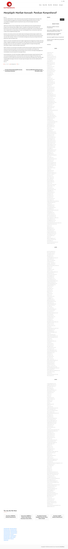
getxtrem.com (50, 446)
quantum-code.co (50, 174)
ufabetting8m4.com (51, 139)
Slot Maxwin (55, 5)
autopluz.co (49, 268)
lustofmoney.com (50, 500)
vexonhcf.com (50, 270)
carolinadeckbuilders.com (52, 283)
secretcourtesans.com (51, 56)
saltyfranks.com (50, 288)
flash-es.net (49, 466)
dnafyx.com (49, 85)
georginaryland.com (51, 329)
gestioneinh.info (50, 179)
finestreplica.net (50, 157)
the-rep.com (49, 287)
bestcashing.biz (50, 314)
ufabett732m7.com (51, 185)
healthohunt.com (50, 160)
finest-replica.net (50, 178)
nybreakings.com (50, 208)
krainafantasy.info (50, 397)
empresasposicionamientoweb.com (54, 222)
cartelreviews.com (50, 103)
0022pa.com (49, 292)
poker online (12, 537)
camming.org (49, 60)
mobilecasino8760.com (51, 341)
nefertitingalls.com (50, 69)
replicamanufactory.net (51, 133)
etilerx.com (49, 156)
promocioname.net (51, 310)
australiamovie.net (50, 254)
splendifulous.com (50, 135)
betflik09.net (49, 75)
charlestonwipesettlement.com (53, 484)
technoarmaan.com (51, 221)
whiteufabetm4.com (51, 151)
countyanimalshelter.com (52, 488)
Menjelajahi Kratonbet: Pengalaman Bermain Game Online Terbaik (54, 34)
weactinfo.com (50, 447)
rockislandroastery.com (51, 233)
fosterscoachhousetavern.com (53, 429)
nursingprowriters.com (51, 477)
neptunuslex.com (50, 259)
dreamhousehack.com (51, 215)
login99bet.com (50, 55)
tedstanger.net (50, 166)
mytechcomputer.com (51, 239)
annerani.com (49, 289)
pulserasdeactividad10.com (52, 360)
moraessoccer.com (51, 305)
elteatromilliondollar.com (52, 420)
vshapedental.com (51, 204)
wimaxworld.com (50, 311)
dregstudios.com (50, 302)
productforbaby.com (51, 427)
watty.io (48, 402)
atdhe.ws (49, 333)
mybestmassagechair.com (52, 337)
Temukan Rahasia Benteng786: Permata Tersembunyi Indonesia (13, 70)
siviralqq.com (49, 470)
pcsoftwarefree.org (51, 83)
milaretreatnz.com (50, 296)
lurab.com (49, 236)
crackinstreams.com (51, 123)
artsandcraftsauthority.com (52, 242)
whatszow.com (50, 97)
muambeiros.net (50, 318)
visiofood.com (50, 187)
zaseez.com (49, 65)
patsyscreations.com (51, 70)
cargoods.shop (50, 406)
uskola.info (49, 169)
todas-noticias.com (51, 399)
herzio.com (49, 395)
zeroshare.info (50, 293)
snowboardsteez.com (51, 441)
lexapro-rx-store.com (51, 365)
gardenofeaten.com (51, 437)
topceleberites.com (51, 138)
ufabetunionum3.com (51, 140)
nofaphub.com (50, 67)
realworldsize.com (50, 424)
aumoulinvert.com (50, 348)
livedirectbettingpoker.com (52, 459)
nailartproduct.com (51, 106)
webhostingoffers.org (51, 96)
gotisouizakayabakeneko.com (53, 413)
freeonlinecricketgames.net (52, 312)
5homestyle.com (50, 375)
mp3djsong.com (50, 256)
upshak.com (49, 468)
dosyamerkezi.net (50, 277)
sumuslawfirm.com (50, 475)
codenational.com (50, 230)
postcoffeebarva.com (51, 419)
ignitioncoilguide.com (51, 238)
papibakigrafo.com (51, 352)
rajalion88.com (50, 61)
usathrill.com (49, 203)
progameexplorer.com (51, 231)
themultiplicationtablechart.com (53, 370)
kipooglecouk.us (50, 346)
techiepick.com (50, 194)
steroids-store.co (50, 324)
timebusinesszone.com (51, 501)
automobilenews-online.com (52, 217)
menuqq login (6, 528)
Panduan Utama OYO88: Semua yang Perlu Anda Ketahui (55, 40)
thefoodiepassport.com (52, 350)
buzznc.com (49, 225)
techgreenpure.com (51, 101)
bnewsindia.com (50, 193)
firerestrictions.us (50, 315)
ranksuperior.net (50, 491)
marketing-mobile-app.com (52, 451)
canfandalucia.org (50, 206)
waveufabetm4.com (51, 147)
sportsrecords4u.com (51, 137)
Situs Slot (50, 5)
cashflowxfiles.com (51, 443)
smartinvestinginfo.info (51, 162)
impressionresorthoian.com (52, 472)
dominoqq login (7, 531)
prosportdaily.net (50, 180)
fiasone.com (49, 454)
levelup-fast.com (50, 129)
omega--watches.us (51, 262)
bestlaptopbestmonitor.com (52, 328)
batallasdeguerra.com (51, 301)
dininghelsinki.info (50, 153)
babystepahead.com (51, 492)
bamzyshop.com (50, 196)
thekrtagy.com (50, 211)
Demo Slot (45, 5)
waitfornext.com (50, 171)
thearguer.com (50, 450)
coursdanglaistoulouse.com (52, 257)
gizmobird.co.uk (50, 255)
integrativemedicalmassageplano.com (55, 463)
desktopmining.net (50, 362)
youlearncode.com (50, 91)
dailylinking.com (50, 84)
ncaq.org (49, 76)
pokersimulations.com (51, 131)
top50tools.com (50, 286)
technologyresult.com (51, 94)
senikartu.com (50, 400)
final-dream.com (50, 176)
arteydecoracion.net (51, 325)
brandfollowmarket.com (52, 486)
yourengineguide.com (51, 207)
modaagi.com (50, 297)
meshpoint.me (50, 414)
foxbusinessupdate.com (52, 460)
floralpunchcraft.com (51, 452)
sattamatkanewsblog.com (52, 481)
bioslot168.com (50, 240)
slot (18, 64)
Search (48, 17)
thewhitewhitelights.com (52, 332)
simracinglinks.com (50, 275)
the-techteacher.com (51, 216)
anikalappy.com (50, 152)
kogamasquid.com (50, 369)
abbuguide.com (50, 93)
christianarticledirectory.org (52, 374)
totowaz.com (49, 483)
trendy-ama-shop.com (51, 184)
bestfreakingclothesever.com (53, 473)
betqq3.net (49, 342)
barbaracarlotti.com (51, 361)
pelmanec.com (50, 387)
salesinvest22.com (50, 181)
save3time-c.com (50, 269)
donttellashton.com (51, 391)
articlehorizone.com (51, 117)
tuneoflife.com (50, 504)
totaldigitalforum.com (51, 220)
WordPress (62, 546)
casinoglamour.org (50, 371)
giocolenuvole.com (51, 87)
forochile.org (49, 306)
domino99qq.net (50, 388)
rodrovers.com (50, 112)
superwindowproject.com (52, 351)
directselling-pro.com (51, 234)
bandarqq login (7, 530)
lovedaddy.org (50, 461)
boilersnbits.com (50, 432)
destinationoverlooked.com (52, 493)
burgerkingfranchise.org (51, 422)
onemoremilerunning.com (52, 440)
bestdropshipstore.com (51, 102)
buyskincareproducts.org (52, 366)
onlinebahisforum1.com (51, 57)
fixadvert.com (49, 266)
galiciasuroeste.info (51, 300)
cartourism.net (50, 357)
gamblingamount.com (51, 495)
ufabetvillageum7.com (51, 144)
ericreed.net (49, 338)
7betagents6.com (50, 120)
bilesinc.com (49, 294)
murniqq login (13, 535)
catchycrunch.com (50, 66)
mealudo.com (50, 456)
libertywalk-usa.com (51, 252)
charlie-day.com (50, 457)
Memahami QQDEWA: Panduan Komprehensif (53, 27)
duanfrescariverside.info (52, 155)
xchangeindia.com (50, 212)
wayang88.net (50, 148)
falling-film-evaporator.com (52, 474)
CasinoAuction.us (50, 344)
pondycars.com (50, 197)
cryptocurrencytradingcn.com (53, 482)
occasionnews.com (51, 498)
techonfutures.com (51, 198)
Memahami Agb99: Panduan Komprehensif (55, 37)
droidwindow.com (50, 188)
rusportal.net (49, 401)
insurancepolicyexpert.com (52, 280)
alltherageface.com (51, 229)
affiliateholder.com (51, 506)
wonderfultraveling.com (51, 309)
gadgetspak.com (50, 124)
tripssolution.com (50, 114)
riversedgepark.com (51, 64)
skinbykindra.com (50, 228)
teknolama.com (50, 425)
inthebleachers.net (51, 364)
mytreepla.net (50, 130)
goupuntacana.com (51, 62)
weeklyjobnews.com (51, 487)
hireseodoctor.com (51, 126)
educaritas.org (50, 73)
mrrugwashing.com (51, 464)
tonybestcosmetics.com (52, 224)
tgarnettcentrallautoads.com (53, 265)
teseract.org (49, 183)
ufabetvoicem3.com (51, 146)
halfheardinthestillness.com (52, 335)
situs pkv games (13, 528)
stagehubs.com (50, 52)
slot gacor (61, 5)
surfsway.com (49, 105)
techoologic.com (50, 199)
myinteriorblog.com (51, 192)
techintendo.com (50, 99)
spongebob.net (50, 415)
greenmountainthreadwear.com (53, 478)
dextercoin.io (49, 373)
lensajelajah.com (50, 74)
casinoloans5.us (50, 343)
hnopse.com (49, 497)
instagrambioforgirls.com (52, 442)
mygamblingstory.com (51, 383)
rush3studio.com (50, 392)
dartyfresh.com (50, 80)
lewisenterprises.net (51, 82)
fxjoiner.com (49, 226)
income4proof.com (51, 71)
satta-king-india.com (51, 115)
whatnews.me (50, 175)
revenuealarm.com (51, 235)
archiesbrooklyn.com (51, 316)
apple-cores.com (50, 359)
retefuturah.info (50, 161)
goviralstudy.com (50, 356)
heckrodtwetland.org (51, 334)
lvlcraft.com (49, 108)
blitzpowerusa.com (51, 436)
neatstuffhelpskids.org (51, 303)
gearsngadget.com (51, 125)
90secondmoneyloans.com (52, 110)
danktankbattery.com (51, 455)
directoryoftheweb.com (51, 390)
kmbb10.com (49, 445)
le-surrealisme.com (51, 278)
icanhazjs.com (50, 353)
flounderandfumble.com (52, 158)
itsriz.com (49, 405)
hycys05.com (49, 438)
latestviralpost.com (51, 433)
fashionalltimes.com (51, 219)
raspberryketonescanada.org (53, 201)
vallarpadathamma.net (51, 423)
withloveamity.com (51, 89)
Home (40, 5)
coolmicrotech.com (51, 213)
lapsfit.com (49, 128)
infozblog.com (50, 319)
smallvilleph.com (50, 298)
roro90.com (49, 393)
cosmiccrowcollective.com (52, 410)
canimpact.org (50, 355)
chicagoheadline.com (51, 58)
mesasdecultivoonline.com (52, 431)
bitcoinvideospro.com (51, 409)
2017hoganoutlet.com (51, 386)
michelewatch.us (50, 261)
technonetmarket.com (51, 165)
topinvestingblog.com (51, 284)
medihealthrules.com (51, 202)
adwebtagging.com (51, 489)
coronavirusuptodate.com (52, 121)
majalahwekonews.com (51, 384)
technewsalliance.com (51, 164)
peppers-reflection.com (52, 502)
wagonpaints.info (50, 170)
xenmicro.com (50, 78)
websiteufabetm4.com (51, 149)
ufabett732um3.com (51, 167)
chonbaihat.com (50, 320)
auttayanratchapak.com (52, 418)
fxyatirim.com (49, 92)
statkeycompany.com (51, 282)
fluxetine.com (49, 339)
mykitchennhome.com (51, 347)
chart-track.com (50, 307)
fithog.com (49, 327)
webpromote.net (50, 323)
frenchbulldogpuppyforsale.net (53, 367)
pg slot (12, 534)
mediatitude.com (50, 273)
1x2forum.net (49, 53)
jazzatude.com (50, 291)
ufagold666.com (50, 190)
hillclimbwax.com (50, 496)
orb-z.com (49, 428)
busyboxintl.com (50, 416)
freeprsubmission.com (51, 189)
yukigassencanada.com (51, 116)
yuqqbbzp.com (50, 119)
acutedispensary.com (51, 479)
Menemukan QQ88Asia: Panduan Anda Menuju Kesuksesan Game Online (54, 31)
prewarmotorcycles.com (52, 274)
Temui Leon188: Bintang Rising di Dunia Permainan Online (34, 70)
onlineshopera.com (51, 79)
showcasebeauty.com (51, 279)
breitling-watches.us (51, 264)
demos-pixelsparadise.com (52, 271)
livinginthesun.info (50, 404)
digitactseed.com (50, 107)
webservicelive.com (51, 243)
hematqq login (7, 537)
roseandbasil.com (50, 330)
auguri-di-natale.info (51, 260)
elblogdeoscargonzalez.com (52, 321)
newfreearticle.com (51, 434)
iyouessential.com (50, 88)
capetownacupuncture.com (52, 408)
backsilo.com (49, 469)
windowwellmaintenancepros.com (54, 505)
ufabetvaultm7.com (51, 143)
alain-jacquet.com (50, 411)
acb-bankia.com (50, 465)
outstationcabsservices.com (52, 210)
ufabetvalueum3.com (51, 142)
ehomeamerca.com (51, 98)
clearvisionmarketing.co (51, 172)
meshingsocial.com (51, 448)
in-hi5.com (49, 396)
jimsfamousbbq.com (51, 251)
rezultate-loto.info (50, 134)
